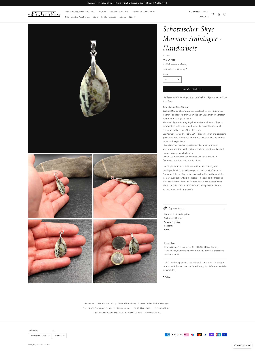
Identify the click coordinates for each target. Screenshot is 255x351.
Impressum (89, 303)
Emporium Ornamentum (41, 345)
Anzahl (165, 74)
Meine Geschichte (162, 308)
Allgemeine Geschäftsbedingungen (153, 303)
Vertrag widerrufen (153, 312)
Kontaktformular (124, 308)
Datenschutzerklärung (106, 303)
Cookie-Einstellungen (143, 308)
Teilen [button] (168, 277)
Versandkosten (180, 64)
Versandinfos (169, 270)
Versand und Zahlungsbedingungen (98, 308)
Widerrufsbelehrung (127, 303)
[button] (213, 14)
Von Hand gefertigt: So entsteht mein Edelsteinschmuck (118, 312)
